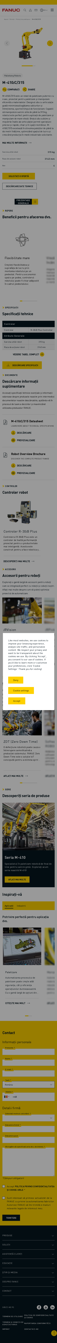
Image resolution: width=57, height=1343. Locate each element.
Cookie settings (21, 690)
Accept (16, 700)
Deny (15, 680)
